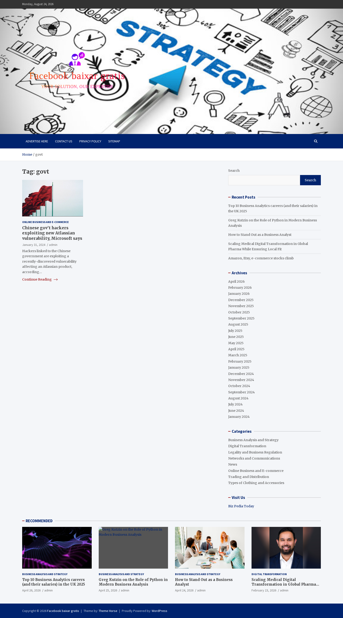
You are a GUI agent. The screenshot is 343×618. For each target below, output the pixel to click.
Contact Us (63, 141)
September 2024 (241, 392)
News (232, 464)
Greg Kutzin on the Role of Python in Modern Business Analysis (133, 582)
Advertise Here (37, 141)
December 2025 (241, 300)
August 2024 (238, 398)
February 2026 (240, 287)
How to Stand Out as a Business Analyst (259, 235)
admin (53, 244)
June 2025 (236, 337)
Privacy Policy (90, 141)
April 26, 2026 (31, 590)
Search (234, 170)
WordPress (159, 611)
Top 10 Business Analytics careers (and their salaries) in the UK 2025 (53, 582)
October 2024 (239, 386)
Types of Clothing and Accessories (256, 483)
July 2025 (235, 331)
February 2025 (240, 361)
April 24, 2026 (184, 590)
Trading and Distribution (248, 477)
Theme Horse (108, 611)
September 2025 (241, 318)
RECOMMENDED (39, 520)
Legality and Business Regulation (255, 452)
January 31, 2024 (33, 244)
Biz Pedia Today (241, 506)
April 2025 (236, 349)
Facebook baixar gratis (63, 611)
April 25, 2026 (108, 590)
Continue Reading (37, 279)
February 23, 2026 (264, 590)
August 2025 (238, 324)
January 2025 (238, 367)
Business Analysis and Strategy (253, 440)
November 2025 (241, 306)
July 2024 (235, 404)
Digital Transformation (247, 446)
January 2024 (239, 417)
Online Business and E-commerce (45, 221)
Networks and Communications (254, 458)
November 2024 (241, 380)
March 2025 (237, 355)
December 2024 (241, 374)
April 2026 (236, 281)
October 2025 (239, 312)
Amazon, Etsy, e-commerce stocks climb (261, 258)
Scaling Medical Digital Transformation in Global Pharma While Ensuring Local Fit (284, 584)
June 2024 (236, 411)
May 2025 (236, 343)
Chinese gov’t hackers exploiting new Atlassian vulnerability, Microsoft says (52, 233)
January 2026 (239, 294)
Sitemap (114, 141)
